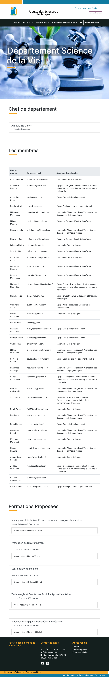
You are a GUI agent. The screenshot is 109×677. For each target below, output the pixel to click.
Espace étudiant (92, 8)
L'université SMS (80, 8)
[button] (81, 22)
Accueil (75, 646)
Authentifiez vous (96, 13)
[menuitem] (17, 22)
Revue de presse (79, 649)
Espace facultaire (79, 652)
